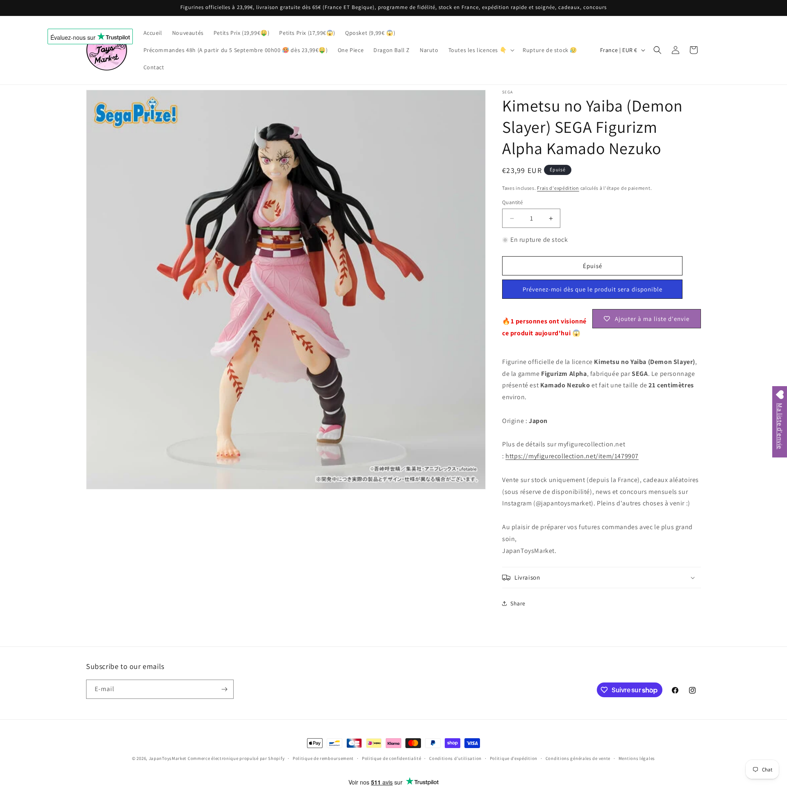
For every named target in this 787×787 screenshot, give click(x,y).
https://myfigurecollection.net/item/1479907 (572, 456)
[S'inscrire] (224, 689)
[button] (481, 50)
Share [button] (517, 603)
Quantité (512, 202)
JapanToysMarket (168, 758)
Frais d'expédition (558, 188)
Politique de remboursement (323, 758)
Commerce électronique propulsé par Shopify (236, 758)
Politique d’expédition (513, 758)
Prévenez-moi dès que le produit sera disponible (592, 289)
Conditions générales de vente (578, 758)
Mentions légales (637, 758)
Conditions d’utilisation (455, 758)
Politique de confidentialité (391, 758)
